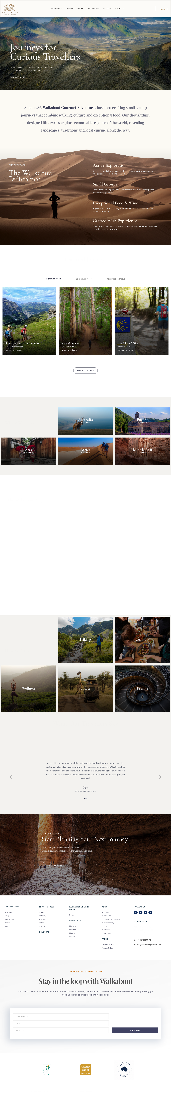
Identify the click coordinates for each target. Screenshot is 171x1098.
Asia (28, 449)
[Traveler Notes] (114, 944)
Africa (85, 449)
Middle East (142, 449)
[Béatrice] (81, 929)
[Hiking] (54, 912)
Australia (85, 419)
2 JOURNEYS (28, 453)
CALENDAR (44, 932)
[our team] (114, 930)
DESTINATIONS (12, 907)
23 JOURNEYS (142, 423)
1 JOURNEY (142, 453)
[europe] (17, 916)
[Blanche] (81, 926)
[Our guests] (114, 916)
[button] (11, 777)
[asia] (17, 926)
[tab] (53, 279)
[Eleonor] (81, 933)
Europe (142, 419)
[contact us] (114, 933)
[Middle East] (17, 919)
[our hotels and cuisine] (114, 919)
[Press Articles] (114, 948)
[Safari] (54, 923)
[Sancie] (81, 936)
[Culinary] (54, 916)
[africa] (17, 923)
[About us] (114, 912)
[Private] (54, 926)
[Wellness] (54, 919)
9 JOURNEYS (85, 423)
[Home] (81, 915)
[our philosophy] (114, 923)
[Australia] (17, 912)
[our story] (114, 926)
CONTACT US (141, 921)
